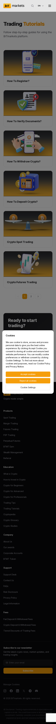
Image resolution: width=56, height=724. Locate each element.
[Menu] (50, 6)
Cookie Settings (28, 387)
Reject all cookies (28, 381)
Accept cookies (28, 374)
